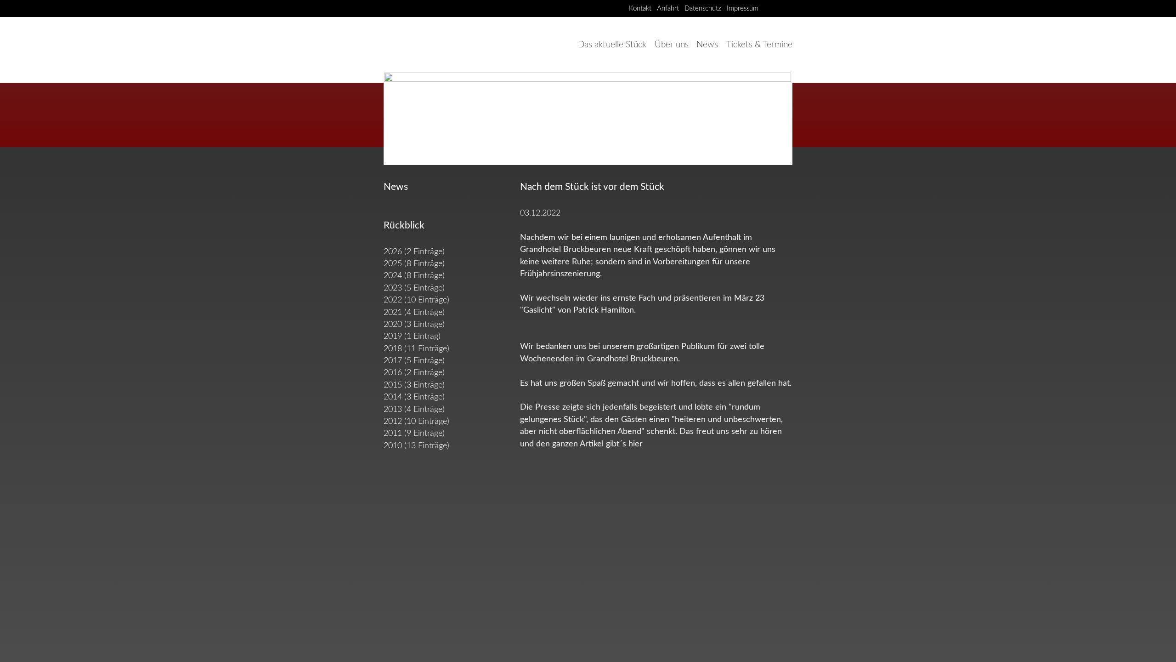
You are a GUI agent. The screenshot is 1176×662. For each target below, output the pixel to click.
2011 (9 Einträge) (414, 433)
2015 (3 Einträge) (414, 385)
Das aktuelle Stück (612, 44)
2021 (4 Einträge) (414, 312)
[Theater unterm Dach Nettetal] (769, 8)
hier (635, 444)
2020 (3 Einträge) (414, 324)
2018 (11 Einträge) (416, 349)
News (707, 44)
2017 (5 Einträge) (414, 361)
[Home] (425, 44)
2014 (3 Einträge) (414, 397)
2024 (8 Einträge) (414, 276)
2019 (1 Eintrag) (412, 336)
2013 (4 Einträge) (414, 409)
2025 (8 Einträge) (414, 264)
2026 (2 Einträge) (414, 252)
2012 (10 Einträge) (416, 421)
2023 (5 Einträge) (414, 288)
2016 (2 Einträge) (414, 373)
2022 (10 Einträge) (416, 300)
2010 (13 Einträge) (416, 446)
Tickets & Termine (759, 44)
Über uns (672, 44)
